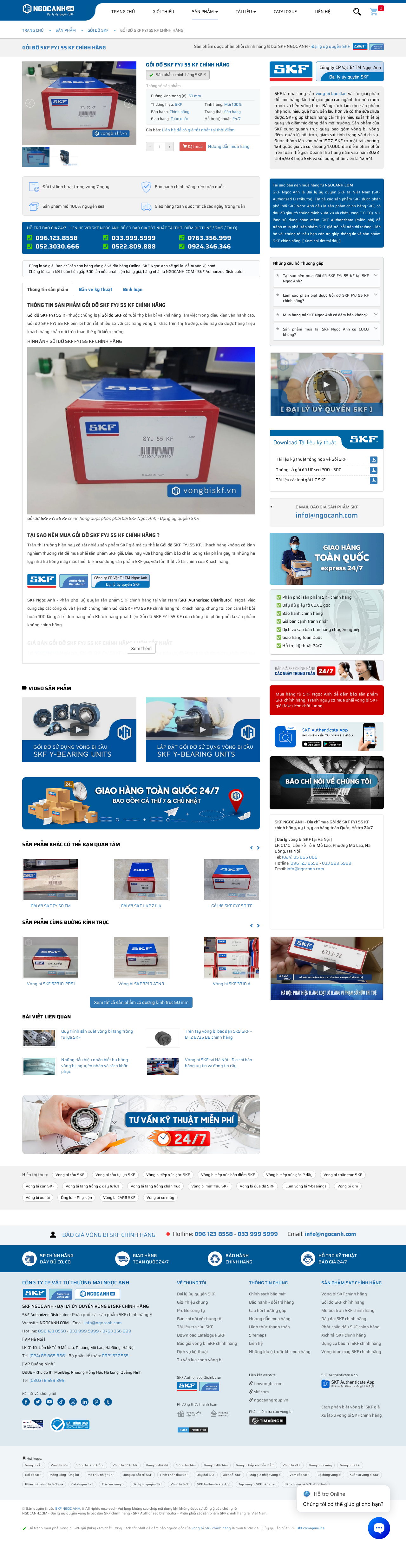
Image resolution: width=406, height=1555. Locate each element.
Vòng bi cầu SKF (70, 1175)
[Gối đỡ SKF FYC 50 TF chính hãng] (231, 879)
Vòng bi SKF (180, 1484)
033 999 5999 (336, 863)
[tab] (326, 278)
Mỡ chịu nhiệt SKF (101, 1474)
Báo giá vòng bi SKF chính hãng (207, 1343)
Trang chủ (123, 11)
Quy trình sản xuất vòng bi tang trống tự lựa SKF (97, 1034)
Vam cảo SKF (299, 1474)
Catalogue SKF (82, 1484)
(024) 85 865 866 (300, 857)
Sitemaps (257, 1335)
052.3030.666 (57, 246)
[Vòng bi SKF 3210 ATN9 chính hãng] (141, 957)
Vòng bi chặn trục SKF (343, 1175)
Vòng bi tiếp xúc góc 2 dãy (289, 1175)
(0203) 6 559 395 (46, 1380)
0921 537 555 (115, 1355)
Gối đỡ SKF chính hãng (342, 1302)
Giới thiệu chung (192, 1302)
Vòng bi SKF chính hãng (344, 1294)
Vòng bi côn (59, 1465)
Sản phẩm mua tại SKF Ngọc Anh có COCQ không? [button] (323, 331)
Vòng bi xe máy (160, 1197)
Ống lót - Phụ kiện (76, 1197)
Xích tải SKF (232, 1474)
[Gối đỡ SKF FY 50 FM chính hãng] (50, 879)
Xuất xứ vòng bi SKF (364, 1474)
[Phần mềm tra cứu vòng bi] (267, 1420)
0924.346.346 (209, 246)
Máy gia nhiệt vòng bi (265, 1474)
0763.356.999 (209, 237)
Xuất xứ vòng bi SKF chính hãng (351, 1415)
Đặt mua (195, 146)
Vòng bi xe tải (38, 1197)
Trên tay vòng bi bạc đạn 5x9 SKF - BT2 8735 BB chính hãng (218, 1034)
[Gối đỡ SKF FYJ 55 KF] (141, 430)
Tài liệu (244, 11)
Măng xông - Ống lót (64, 1474)
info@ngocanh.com (327, 515)
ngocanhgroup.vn (270, 1400)
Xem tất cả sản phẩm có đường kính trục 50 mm (141, 1002)
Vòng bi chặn (186, 1465)
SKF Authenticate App (213, 1484)
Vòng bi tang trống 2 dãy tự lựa (93, 1186)
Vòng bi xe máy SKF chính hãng (351, 1351)
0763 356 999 (116, 1331)
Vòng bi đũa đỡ (157, 1465)
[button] (357, 12)
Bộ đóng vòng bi (329, 1474)
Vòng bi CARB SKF (119, 1197)
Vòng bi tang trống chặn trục (155, 1186)
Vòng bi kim (347, 1186)
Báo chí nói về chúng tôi (199, 1318)
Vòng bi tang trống (90, 1465)
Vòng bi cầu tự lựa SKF (115, 1175)
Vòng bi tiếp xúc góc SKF (168, 1175)
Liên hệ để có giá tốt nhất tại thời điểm (198, 130)
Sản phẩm (203, 11)
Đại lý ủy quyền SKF (196, 1294)
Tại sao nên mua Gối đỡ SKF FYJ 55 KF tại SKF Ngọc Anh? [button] (323, 278)
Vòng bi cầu (34, 1465)
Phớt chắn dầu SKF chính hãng (350, 1327)
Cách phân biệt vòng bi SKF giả (350, 1407)
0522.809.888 (134, 246)
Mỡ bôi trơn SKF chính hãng (348, 1310)
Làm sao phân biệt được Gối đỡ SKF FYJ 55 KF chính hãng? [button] (323, 298)
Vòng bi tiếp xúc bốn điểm (255, 1465)
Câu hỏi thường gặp (267, 1310)
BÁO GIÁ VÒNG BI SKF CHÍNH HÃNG (108, 1235)
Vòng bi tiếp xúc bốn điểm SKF (228, 1175)
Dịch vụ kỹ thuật (192, 1351)
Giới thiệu (163, 11)
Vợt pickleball (284, 1375)
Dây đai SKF (206, 1474)
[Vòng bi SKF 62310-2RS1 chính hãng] (50, 957)
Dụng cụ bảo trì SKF (137, 1474)
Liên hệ (323, 11)
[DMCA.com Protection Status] (193, 1429)
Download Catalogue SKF (201, 1335)
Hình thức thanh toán (269, 1327)
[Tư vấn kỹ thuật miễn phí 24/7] (141, 1124)
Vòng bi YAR (292, 1465)
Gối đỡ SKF (98, 30)
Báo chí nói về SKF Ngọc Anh (306, 1484)
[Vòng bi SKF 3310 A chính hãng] (231, 957)
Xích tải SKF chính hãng (343, 1335)
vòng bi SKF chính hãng (211, 1528)
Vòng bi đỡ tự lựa (125, 1465)
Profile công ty (191, 1310)
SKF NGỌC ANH (67, 1508)
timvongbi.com (267, 1383)
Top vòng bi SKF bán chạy (257, 1484)
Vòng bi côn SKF (40, 1186)
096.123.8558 (57, 237)
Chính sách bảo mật (267, 1294)
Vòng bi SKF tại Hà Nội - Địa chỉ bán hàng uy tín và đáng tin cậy (218, 1062)
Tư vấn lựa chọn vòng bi (199, 1360)
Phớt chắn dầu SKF (174, 1474)
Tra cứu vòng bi (113, 1484)
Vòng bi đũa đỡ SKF (257, 1186)
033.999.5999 (134, 237)
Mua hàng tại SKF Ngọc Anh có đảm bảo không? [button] (323, 315)
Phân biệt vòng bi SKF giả (44, 1484)
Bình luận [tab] (132, 289)
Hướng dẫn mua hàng (228, 146)
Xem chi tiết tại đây (321, 241)
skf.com (261, 1391)
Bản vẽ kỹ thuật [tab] (95, 289)
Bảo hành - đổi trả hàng (271, 1302)
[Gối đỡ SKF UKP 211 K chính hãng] (141, 879)
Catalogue (285, 11)
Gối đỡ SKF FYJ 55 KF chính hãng (64, 48)
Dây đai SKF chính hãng (343, 1318)
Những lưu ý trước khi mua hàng (280, 1351)
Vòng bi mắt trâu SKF (210, 1186)
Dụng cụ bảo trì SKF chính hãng (351, 1343)
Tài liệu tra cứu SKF (195, 1327)
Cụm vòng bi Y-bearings (305, 1186)
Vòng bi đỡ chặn (216, 1465)
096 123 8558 (304, 863)
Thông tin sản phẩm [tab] (47, 289)
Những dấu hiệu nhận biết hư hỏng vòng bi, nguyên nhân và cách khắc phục (94, 1065)
